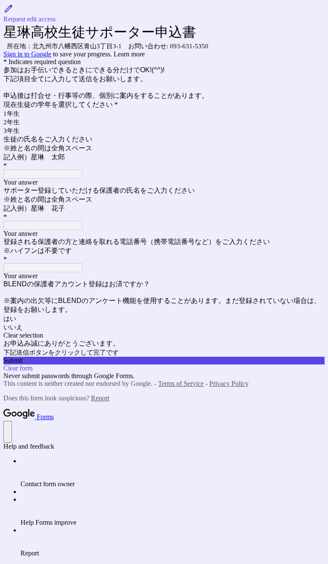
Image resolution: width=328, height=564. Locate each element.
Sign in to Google (27, 54)
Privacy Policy (229, 383)
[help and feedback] (7, 432)
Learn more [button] (129, 54)
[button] (164, 13)
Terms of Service (181, 383)
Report (100, 398)
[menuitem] (172, 472)
